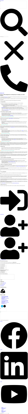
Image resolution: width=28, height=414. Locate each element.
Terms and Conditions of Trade (6, 109)
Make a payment (3, 408)
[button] (14, 22)
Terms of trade (3, 107)
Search (1, 36)
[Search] (8, 413)
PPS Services (3, 298)
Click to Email (2, 285)
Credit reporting (3, 297)
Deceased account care (4, 299)
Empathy (15, 139)
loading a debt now (11, 118)
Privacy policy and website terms (5, 302)
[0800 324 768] (14, 91)
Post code (2, 272)
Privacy (2, 407)
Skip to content (2, 0)
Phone (2, 268)
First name (2, 264)
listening (22, 130)
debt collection (11, 115)
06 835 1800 (3, 284)
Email (2, 267)
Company (2, 271)
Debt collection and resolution (5, 296)
